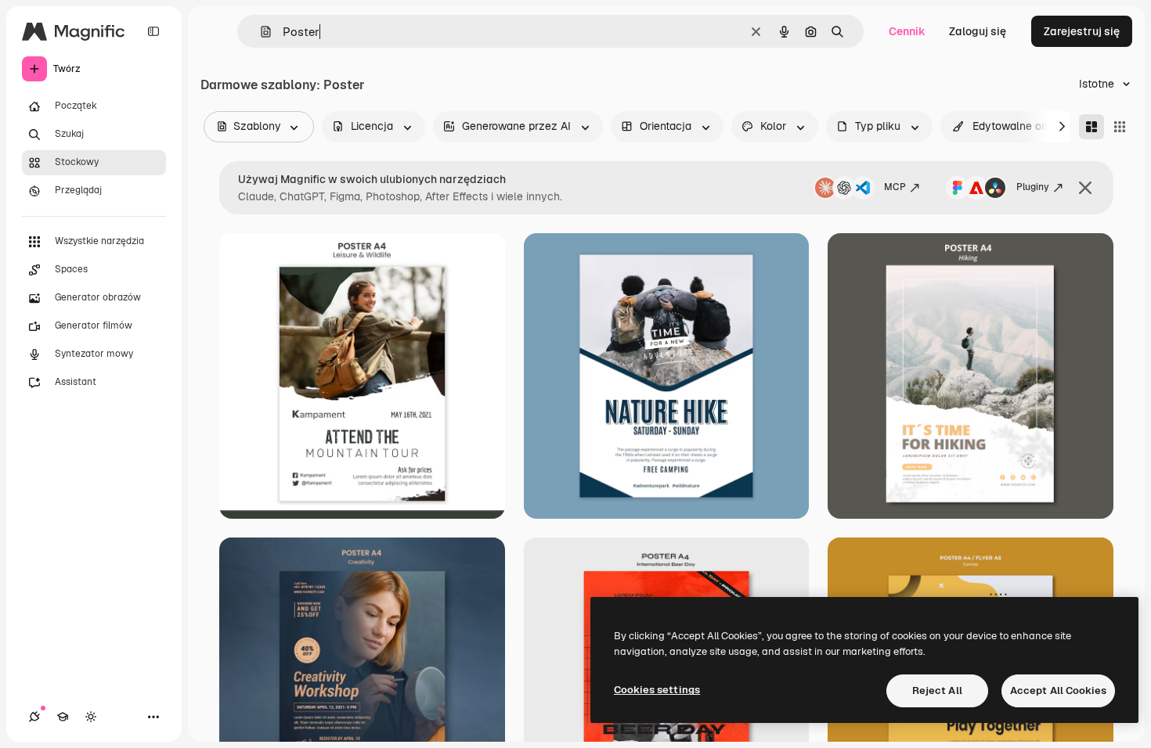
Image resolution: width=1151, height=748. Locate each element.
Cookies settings (657, 689)
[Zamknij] (1085, 187)
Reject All (937, 690)
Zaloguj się (977, 31)
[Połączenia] (34, 716)
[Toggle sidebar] (153, 31)
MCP (895, 187)
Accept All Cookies (1058, 690)
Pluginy (1032, 187)
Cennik (907, 31)
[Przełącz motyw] (90, 716)
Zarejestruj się (1082, 31)
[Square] (1119, 126)
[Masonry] (1091, 126)
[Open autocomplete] (259, 32)
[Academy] (62, 716)
